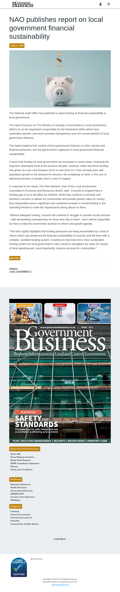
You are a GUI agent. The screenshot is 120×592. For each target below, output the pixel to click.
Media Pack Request (20, 460)
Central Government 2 (21, 517)
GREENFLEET (17, 494)
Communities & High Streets (24, 524)
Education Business (20, 484)
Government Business (21, 491)
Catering (14, 511)
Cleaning (14, 521)
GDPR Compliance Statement (24, 463)
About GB (15, 454)
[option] (60, 371)
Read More (15, 258)
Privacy (14, 466)
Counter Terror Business (22, 497)
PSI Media (15, 500)
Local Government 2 (20, 271)
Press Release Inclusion (22, 457)
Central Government (20, 514)
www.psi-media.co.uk (60, 585)
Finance (13, 269)
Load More (60, 539)
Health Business (18, 487)
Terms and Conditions (21, 469)
